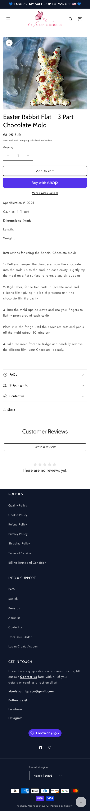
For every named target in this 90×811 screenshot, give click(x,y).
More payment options (45, 193)
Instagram (15, 718)
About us (14, 618)
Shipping (24, 140)
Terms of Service (19, 553)
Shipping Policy (19, 543)
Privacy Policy (17, 534)
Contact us (15, 627)
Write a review (45, 447)
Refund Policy (17, 524)
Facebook (15, 709)
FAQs (11, 589)
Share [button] (11, 410)
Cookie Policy (17, 515)
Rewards (14, 608)
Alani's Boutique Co (39, 805)
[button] (8, 19)
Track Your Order (20, 637)
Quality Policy (17, 505)
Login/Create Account (23, 646)
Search (13, 599)
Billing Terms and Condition (27, 563)
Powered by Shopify (61, 805)
